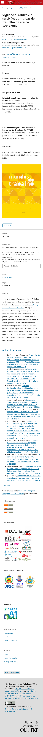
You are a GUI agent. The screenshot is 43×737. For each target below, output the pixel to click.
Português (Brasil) (11, 662)
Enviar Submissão (12, 672)
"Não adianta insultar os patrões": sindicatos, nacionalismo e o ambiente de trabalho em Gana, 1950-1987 (23, 358)
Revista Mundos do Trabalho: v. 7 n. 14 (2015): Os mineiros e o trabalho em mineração (23, 435)
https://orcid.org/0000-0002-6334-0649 (14, 39)
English (7, 654)
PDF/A (8, 225)
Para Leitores (8, 633)
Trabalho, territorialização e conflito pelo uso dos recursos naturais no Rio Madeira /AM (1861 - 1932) (22, 389)
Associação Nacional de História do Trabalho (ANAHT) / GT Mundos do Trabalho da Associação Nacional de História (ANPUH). (21, 694)
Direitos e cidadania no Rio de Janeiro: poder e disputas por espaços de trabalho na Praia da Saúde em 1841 (22, 443)
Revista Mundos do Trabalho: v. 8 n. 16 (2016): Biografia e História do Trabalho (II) (23, 364)
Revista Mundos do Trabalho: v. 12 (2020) (23, 407)
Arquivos (12, 8)
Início (4, 8)
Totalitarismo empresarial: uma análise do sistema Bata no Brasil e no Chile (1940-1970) (22, 402)
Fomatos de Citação (11, 266)
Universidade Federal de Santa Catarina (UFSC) (19, 690)
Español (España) (10, 658)
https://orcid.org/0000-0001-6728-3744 (14, 48)
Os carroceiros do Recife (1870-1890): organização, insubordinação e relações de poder (23, 458)
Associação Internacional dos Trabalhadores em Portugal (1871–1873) (23, 477)
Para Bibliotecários (10, 640)
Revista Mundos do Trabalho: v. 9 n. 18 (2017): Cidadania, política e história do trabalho (23, 449)
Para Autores (8, 637)
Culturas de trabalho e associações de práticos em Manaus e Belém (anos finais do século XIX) (24, 468)
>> (9, 485)
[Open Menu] (2, 2)
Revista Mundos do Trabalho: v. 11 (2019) (23, 473)
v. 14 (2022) (23, 8)
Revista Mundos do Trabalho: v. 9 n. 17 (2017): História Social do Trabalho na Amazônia (23, 395)
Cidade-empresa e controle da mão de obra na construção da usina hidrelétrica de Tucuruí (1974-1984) (23, 414)
